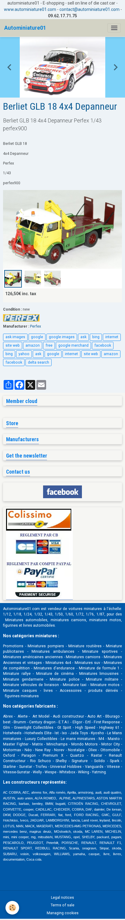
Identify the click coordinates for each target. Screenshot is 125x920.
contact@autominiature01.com (89, 9)
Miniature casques (20, 690)
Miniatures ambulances (53, 651)
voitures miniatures (85, 609)
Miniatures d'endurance (54, 668)
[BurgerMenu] (114, 27)
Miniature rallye (17, 674)
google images (62, 337)
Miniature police (64, 679)
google (37, 337)
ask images (15, 337)
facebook (102, 345)
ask (83, 337)
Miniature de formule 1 (99, 668)
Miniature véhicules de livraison (31, 685)
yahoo (24, 354)
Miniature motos (105, 685)
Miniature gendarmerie (23, 679)
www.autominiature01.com (30, 9)
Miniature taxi (74, 685)
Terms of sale (62, 905)
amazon (32, 345)
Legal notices (62, 897)
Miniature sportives (100, 651)
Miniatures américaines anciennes (33, 657)
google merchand (73, 345)
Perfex (35, 326)
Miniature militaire (102, 679)
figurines (10, 625)
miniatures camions (68, 620)
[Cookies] (12, 908)
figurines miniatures (21, 696)
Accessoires (71, 690)
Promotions (13, 646)
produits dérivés (103, 690)
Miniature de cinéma (55, 674)
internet (111, 337)
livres (48, 690)
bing (96, 337)
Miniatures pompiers (46, 646)
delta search (38, 362)
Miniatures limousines (99, 674)
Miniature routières (85, 646)
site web (12, 345)
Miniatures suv (87, 663)
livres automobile (38, 625)
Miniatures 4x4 (58, 663)
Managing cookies (63, 913)
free (49, 345)
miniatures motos (105, 620)
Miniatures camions (83, 657)
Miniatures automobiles (26, 620)
